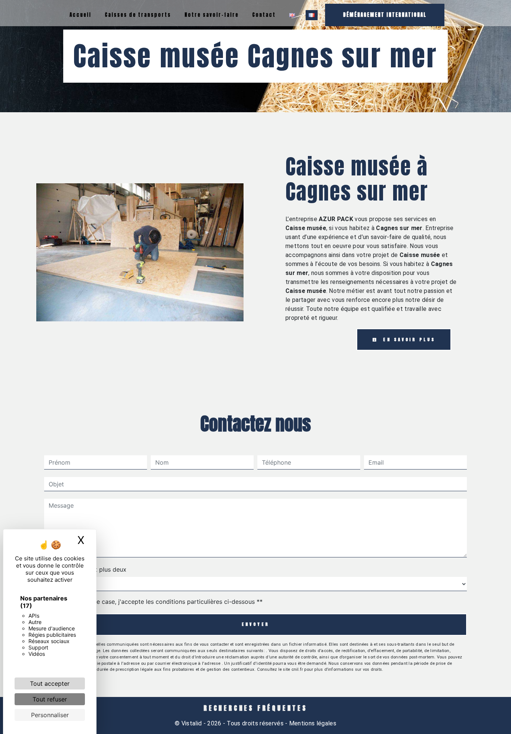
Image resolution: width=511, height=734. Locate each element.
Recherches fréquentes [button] (255, 708)
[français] (312, 15)
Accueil (80, 14)
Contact (264, 14)
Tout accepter (50, 683)
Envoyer (256, 624)
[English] (292, 15)
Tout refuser (50, 699)
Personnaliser (50, 715)
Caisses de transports (138, 14)
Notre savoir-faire (211, 14)
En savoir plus (407, 339)
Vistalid (191, 723)
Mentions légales (312, 723)
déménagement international (384, 14)
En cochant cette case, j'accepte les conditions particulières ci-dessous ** (157, 601)
